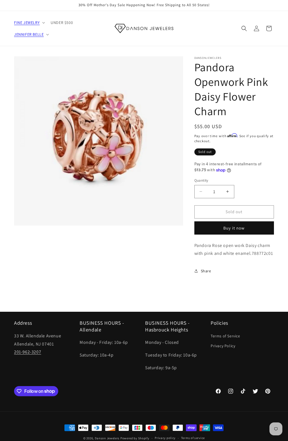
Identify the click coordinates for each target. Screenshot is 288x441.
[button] (29, 22)
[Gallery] (98, 141)
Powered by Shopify (134, 438)
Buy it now (234, 228)
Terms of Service (225, 335)
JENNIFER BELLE (29, 34)
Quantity (201, 180)
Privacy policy (165, 438)
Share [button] (206, 270)
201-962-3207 (27, 352)
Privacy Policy (223, 345)
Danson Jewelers (107, 438)
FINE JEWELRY (27, 22)
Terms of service (193, 438)
